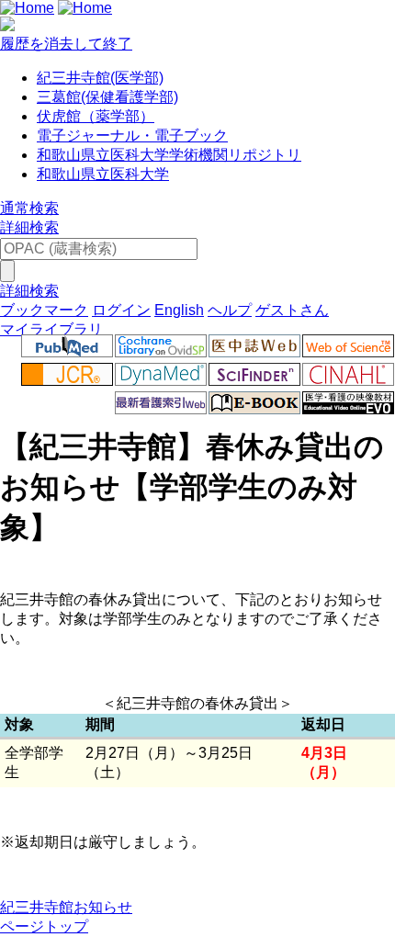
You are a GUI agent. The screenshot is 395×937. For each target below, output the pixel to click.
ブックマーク (44, 310)
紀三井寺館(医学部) (100, 77)
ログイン (121, 310)
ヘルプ (230, 310)
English (179, 310)
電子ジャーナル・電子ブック (132, 135)
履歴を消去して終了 (66, 43)
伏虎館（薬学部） (95, 116)
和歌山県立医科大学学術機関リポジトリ (169, 155)
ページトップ (44, 926)
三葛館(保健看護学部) (107, 97)
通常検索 (29, 208)
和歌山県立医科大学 (103, 174)
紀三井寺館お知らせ (66, 907)
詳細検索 (29, 227)
